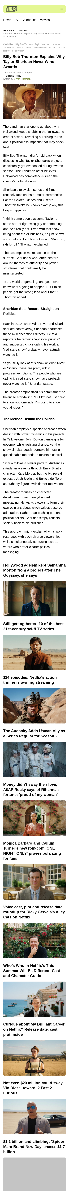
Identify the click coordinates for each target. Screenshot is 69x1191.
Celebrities (29, 20)
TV (16, 20)
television (19, 51)
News (7, 20)
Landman (56, 44)
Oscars (52, 47)
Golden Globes (40, 47)
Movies (45, 20)
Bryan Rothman (22, 78)
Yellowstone (8, 47)
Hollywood (8, 51)
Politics (61, 47)
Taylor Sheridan (42, 44)
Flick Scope (9, 30)
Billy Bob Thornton (24, 44)
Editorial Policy (13, 75)
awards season (24, 47)
